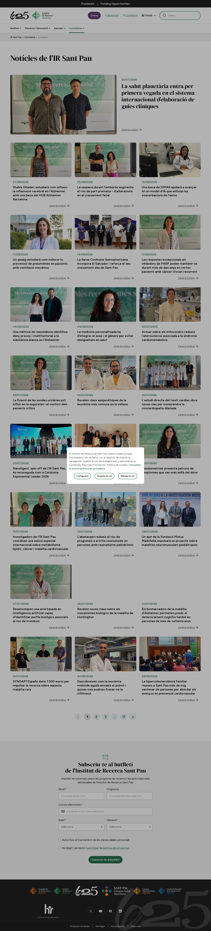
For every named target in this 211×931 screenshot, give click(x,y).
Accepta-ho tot (104, 476)
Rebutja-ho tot (128, 476)
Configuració (82, 476)
